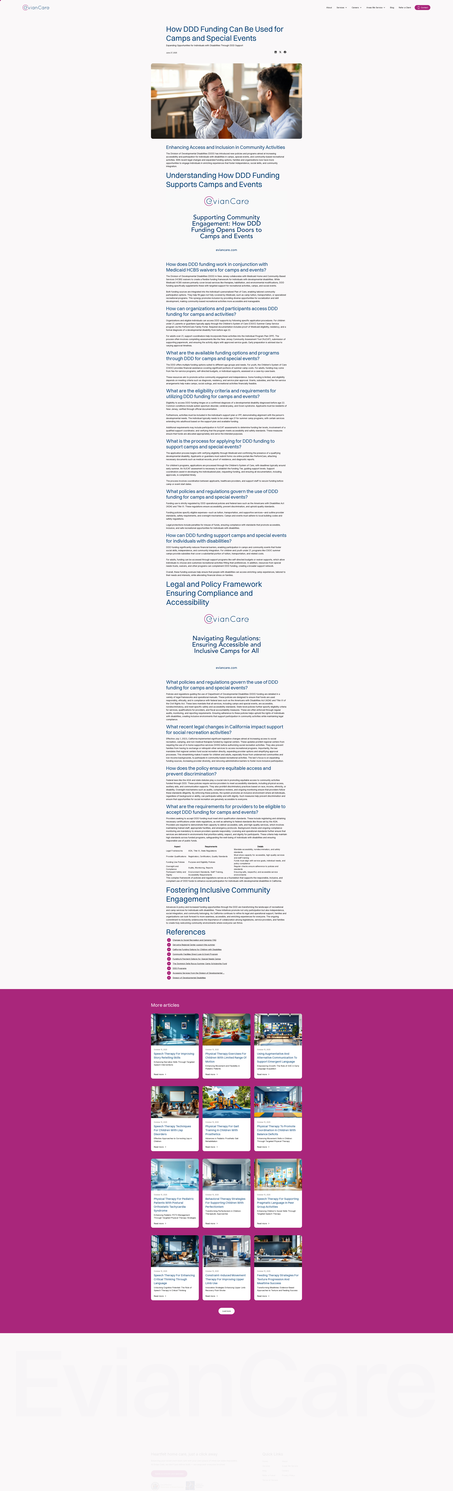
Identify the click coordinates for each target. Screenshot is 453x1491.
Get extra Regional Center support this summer (194, 945)
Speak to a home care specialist (169, 1474)
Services (266, 1466)
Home (265, 1461)
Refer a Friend (268, 1475)
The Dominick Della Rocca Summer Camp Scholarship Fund (200, 963)
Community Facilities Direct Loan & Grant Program (195, 954)
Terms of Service (270, 1480)
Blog (392, 7)
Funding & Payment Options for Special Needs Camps (197, 959)
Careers (285, 1470)
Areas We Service (290, 1466)
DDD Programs (179, 968)
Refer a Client (405, 7)
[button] (342, 7)
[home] (36, 7)
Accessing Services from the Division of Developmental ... (198, 973)
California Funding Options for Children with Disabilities (197, 949)
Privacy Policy (288, 1475)
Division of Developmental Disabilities (189, 978)
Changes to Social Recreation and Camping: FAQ (194, 940)
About (329, 7)
